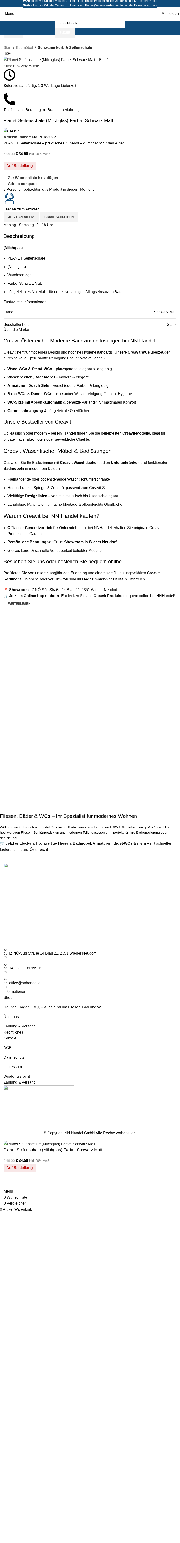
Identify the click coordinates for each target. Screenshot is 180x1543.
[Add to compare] (9, 1182)
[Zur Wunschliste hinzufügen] (22, 1182)
